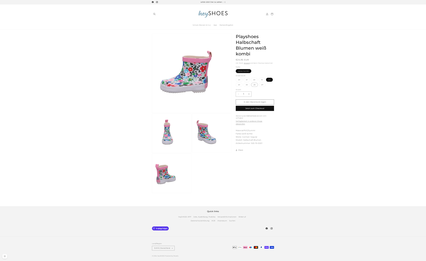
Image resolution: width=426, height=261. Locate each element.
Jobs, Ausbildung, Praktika (204, 217)
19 (263, 80)
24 (269, 80)
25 (248, 85)
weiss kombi (243, 71)
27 (263, 85)
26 (254, 85)
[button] (154, 14)
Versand (247, 63)
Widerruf (242, 217)
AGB (213, 221)
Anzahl (238, 89)
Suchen (232, 221)
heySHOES (161, 256)
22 (255, 80)
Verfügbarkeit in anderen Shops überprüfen (249, 122)
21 (248, 80)
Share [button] (240, 150)
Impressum (222, 221)
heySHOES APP (184, 217)
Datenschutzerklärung (200, 221)
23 (240, 85)
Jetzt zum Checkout (254, 108)
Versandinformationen (227, 217)
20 (240, 80)
